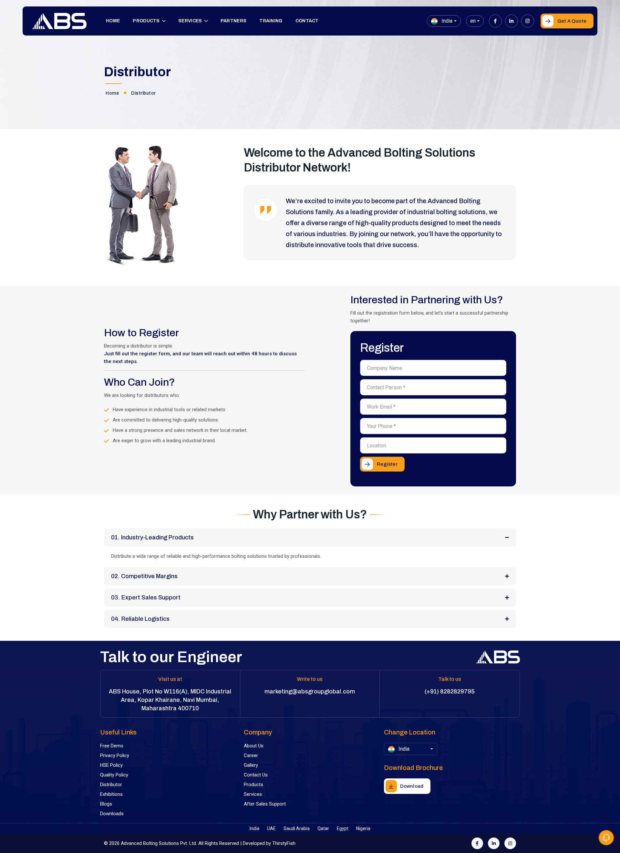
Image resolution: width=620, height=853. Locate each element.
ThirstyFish (283, 843)
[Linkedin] (511, 21)
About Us (254, 746)
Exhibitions (111, 794)
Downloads (112, 814)
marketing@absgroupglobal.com (309, 691)
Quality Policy (114, 775)
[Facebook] (495, 21)
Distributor (111, 784)
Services (190, 20)
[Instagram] (527, 21)
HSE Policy (111, 765)
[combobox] (443, 21)
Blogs (106, 804)
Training (270, 20)
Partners (233, 20)
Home (113, 20)
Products (146, 20)
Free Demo (111, 746)
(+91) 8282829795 (450, 691)
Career (251, 755)
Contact (307, 20)
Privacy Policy (114, 755)
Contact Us (256, 775)
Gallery (251, 765)
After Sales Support (265, 804)
